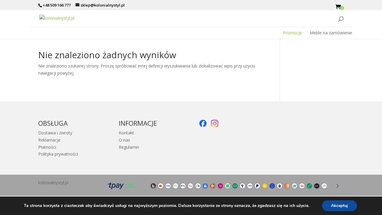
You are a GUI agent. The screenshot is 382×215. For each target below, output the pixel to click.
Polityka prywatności (58, 154)
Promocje (292, 33)
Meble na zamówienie (331, 33)
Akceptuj (339, 205)
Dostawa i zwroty (55, 133)
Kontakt (126, 133)
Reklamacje (49, 140)
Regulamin (129, 147)
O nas (124, 140)
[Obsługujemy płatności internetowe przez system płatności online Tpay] (221, 191)
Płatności (47, 147)
